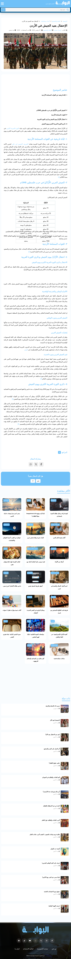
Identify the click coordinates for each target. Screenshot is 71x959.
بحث (3, 9)
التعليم (29, 500)
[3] (41, 379)
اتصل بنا (17, 949)
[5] (18, 424)
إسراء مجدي (57, 30)
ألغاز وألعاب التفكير (55, 524)
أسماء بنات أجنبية (54, 572)
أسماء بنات (6, 500)
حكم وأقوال (30, 524)
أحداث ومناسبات (45, 21)
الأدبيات (5, 621)
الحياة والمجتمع (56, 21)
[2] (29, 252)
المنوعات (6, 572)
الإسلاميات (53, 548)
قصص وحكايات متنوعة (32, 548)
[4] (12, 399)
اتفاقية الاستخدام (28, 949)
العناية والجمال (54, 645)
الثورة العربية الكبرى (12, 128)
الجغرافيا (29, 645)
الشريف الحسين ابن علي (20, 144)
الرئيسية (65, 21)
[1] (59, 177)
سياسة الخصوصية (42, 949)
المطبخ (5, 548)
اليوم (26, 350)
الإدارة (52, 621)
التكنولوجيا (53, 500)
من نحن (54, 949)
